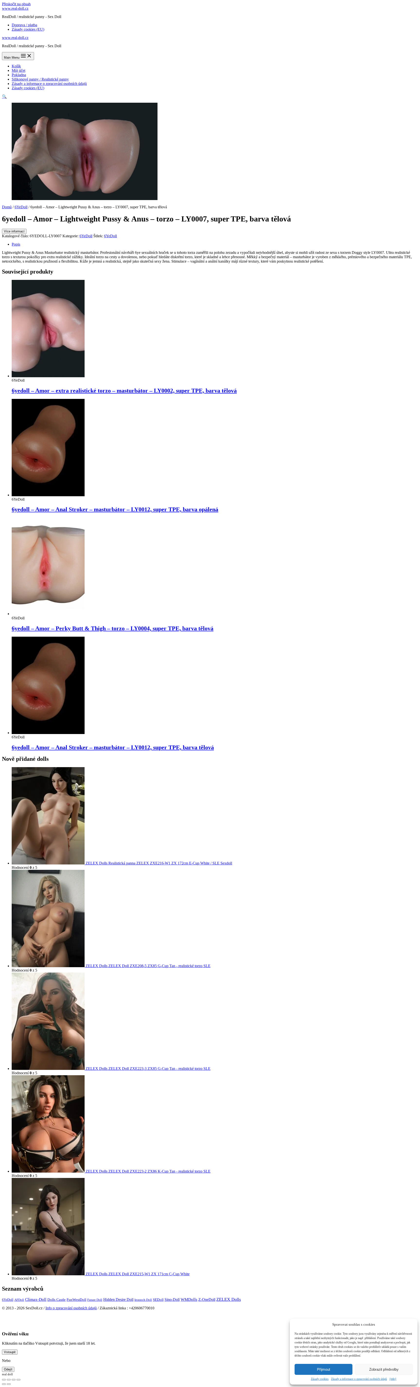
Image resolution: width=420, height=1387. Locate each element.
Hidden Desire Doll (118, 1299)
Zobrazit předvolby (384, 1369)
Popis (16, 244)
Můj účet (18, 70)
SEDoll (158, 1300)
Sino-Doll (172, 1299)
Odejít (8, 1369)
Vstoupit (10, 1352)
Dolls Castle (56, 1299)
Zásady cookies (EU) (28, 29)
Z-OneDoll (206, 1299)
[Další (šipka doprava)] (9, 1384)
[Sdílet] (9, 1379)
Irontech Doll (143, 1300)
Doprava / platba (24, 25)
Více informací (14, 231)
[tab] (215, 244)
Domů (7, 207)
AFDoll (19, 1300)
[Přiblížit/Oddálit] (18, 1379)
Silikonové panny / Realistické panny (40, 79)
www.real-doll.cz (15, 8)
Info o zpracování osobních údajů (71, 1308)
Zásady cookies (320, 1379)
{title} (392, 1379)
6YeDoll (21, 207)
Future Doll (94, 1300)
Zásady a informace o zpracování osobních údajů (359, 1379)
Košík (16, 66)
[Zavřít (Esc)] (4, 1379)
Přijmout (323, 1369)
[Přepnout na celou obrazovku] (14, 1379)
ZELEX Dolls (228, 1299)
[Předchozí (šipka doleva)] (4, 1384)
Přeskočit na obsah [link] (16, 4)
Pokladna (19, 75)
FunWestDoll (76, 1300)
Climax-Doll (35, 1299)
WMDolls (189, 1299)
